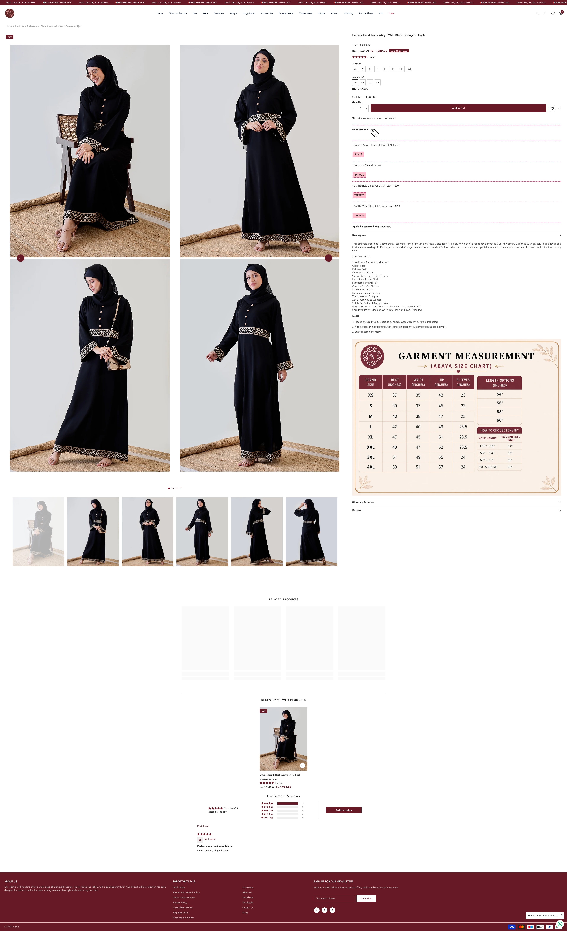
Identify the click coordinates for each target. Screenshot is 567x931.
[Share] (558, 108)
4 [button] (180, 488)
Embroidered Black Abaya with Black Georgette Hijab (280, 777)
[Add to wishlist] (552, 108)
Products (19, 26)
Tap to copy (361, 201)
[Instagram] (324, 910)
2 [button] (173, 488)
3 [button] (176, 488)
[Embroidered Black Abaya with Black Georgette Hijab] (283, 739)
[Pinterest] (332, 910)
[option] (90, 258)
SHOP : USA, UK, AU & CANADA (32, 2)
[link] (205, 674)
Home (9, 26)
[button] (20, 258)
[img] (204, 834)
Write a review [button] (344, 810)
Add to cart (458, 108)
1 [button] (169, 488)
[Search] (537, 13)
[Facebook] (317, 910)
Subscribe (366, 898)
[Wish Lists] (553, 13)
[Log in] (545, 13)
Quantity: (357, 102)
